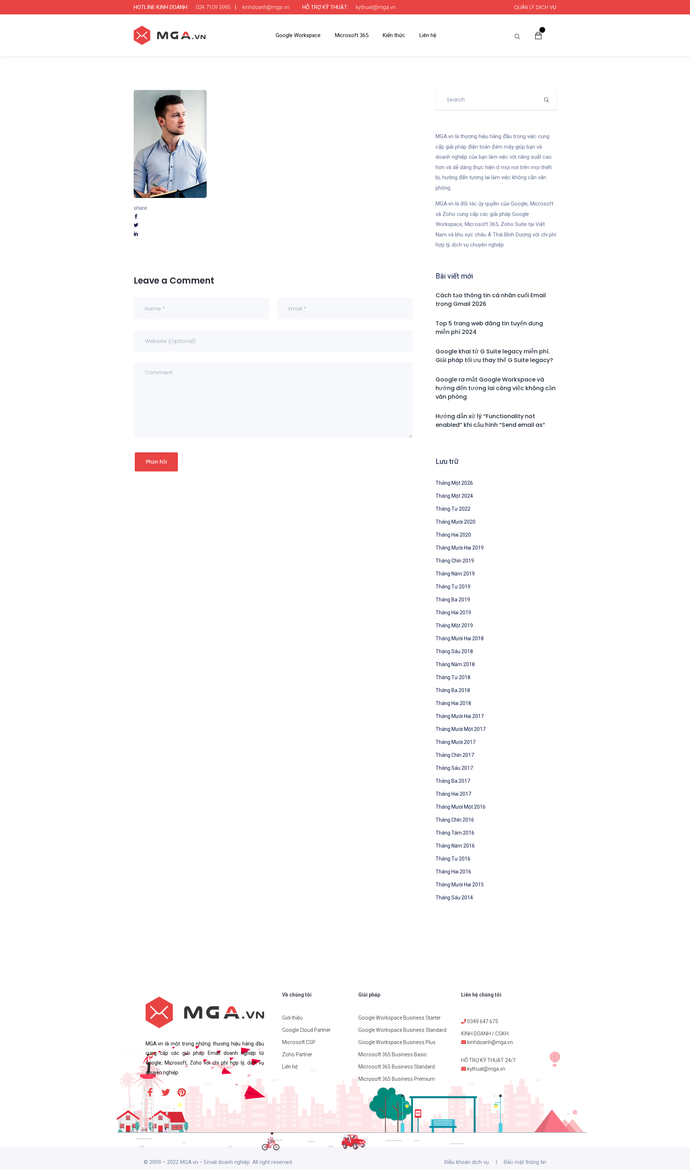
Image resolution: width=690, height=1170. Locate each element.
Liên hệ (427, 35)
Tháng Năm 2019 (455, 574)
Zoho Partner (297, 1054)
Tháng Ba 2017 (453, 781)
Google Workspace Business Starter (399, 1018)
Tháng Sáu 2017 (454, 768)
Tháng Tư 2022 (453, 509)
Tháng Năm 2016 (455, 846)
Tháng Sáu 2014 (454, 897)
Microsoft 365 (351, 35)
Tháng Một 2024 (454, 496)
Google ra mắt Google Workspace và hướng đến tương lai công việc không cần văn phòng (496, 388)
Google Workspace (298, 35)
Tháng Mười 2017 (455, 742)
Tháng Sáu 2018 (454, 651)
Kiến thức (394, 35)
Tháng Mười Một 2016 (461, 807)
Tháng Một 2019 (454, 625)
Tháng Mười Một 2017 (461, 729)
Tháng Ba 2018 (453, 690)
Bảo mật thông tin (525, 1162)
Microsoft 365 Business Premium (396, 1079)
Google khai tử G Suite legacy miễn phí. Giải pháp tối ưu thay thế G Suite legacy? (494, 355)
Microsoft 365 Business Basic (392, 1054)
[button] (538, 35)
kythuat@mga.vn (376, 7)
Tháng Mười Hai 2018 (460, 638)
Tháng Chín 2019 (455, 561)
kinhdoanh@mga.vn (265, 7)
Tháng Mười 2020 (455, 522)
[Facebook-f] (150, 1092)
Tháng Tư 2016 (453, 859)
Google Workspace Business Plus (397, 1042)
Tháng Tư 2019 (453, 586)
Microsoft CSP (299, 1042)
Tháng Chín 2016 (455, 820)
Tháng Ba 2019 (453, 599)
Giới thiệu (292, 1018)
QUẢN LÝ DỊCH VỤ (535, 7)
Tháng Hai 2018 (453, 703)
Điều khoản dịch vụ (466, 1162)
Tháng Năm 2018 (455, 664)
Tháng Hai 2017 (453, 794)
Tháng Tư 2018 (453, 677)
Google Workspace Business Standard (402, 1030)
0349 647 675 (482, 1021)
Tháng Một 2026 (454, 483)
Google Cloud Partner (306, 1030)
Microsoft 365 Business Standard (396, 1067)
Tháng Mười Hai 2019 (460, 548)
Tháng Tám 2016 (455, 833)
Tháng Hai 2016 (453, 872)
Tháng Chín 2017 (455, 755)
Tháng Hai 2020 (453, 535)
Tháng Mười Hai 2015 (460, 884)
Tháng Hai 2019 (453, 612)
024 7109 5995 (213, 7)
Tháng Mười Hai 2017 (460, 716)
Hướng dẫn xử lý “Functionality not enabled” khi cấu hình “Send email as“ (490, 420)
